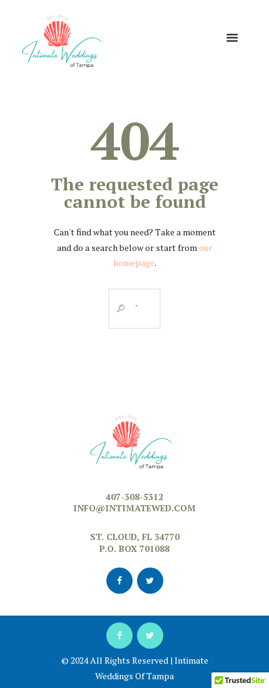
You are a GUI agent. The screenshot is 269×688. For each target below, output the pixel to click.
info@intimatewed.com (134, 508)
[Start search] (117, 308)
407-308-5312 (134, 497)
